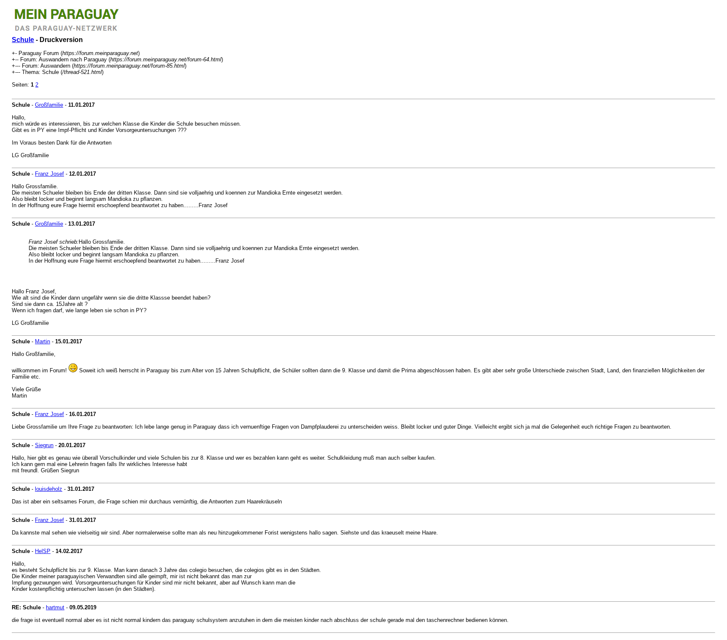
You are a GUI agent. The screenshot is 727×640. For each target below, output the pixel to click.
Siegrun (44, 445)
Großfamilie (49, 105)
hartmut (55, 607)
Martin (42, 341)
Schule (23, 39)
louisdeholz (48, 489)
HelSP (42, 551)
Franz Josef (49, 174)
